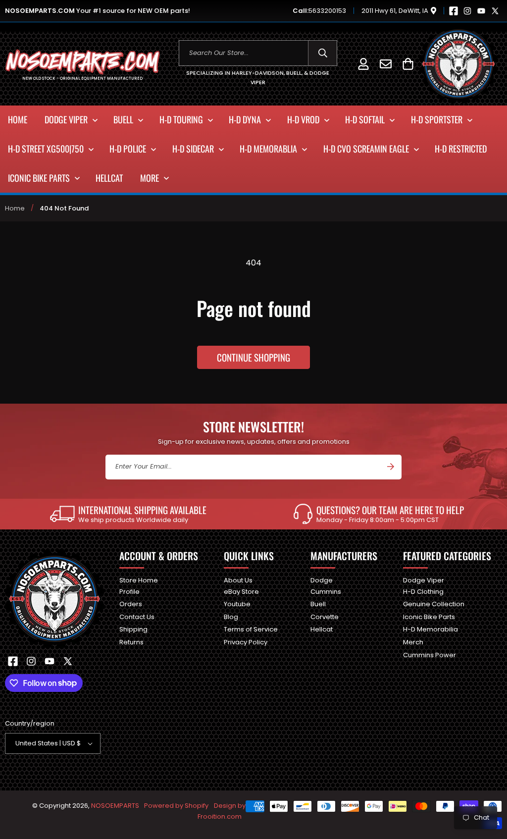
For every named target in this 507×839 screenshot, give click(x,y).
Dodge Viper (423, 581)
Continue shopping (253, 357)
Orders (130, 604)
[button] (408, 63)
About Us (238, 581)
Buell (318, 604)
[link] (128, 514)
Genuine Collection (433, 604)
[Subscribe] (391, 466)
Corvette (324, 617)
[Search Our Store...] (322, 53)
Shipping (133, 629)
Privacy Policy (245, 642)
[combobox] (258, 53)
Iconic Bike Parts (429, 617)
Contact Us (136, 617)
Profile (129, 591)
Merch (413, 642)
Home (15, 208)
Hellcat (321, 629)
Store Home (138, 581)
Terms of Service (251, 629)
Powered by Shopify (176, 805)
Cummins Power (429, 655)
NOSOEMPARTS (115, 805)
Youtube (237, 604)
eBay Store (241, 591)
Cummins (325, 591)
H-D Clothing (423, 591)
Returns (131, 642)
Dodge (321, 581)
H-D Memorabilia (430, 629)
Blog (231, 617)
